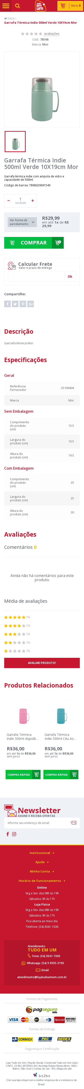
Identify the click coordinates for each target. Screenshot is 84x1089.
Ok (70, 276)
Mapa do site (64, 1068)
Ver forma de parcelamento (19, 222)
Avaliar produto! (42, 663)
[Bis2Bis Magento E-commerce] (41, 1076)
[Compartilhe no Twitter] (15, 304)
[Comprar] (36, 774)
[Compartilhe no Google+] (30, 304)
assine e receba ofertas (36, 816)
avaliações (51, 33)
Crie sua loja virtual (17, 1080)
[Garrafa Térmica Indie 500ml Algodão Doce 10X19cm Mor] (23, 712)
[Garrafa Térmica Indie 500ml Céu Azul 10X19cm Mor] (60, 712)
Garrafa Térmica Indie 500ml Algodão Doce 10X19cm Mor (22, 738)
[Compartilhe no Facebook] (7, 304)
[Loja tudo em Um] (42, 6)
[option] (15, 141)
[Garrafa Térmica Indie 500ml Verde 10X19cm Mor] (15, 141)
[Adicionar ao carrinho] (58, 243)
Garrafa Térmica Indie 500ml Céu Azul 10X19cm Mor (60, 738)
